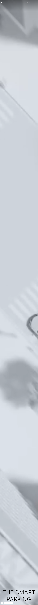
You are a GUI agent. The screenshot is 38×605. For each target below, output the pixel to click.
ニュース (24, 2)
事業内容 (21, 2)
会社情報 (17, 2)
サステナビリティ (34, 2)
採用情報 (28, 2)
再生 (2, 603)
